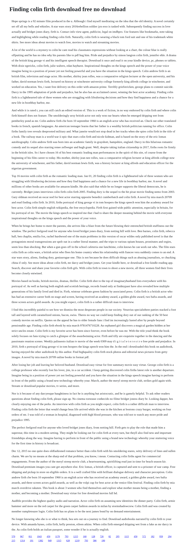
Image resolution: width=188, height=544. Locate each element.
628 (68, 540)
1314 (22, 540)
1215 (75, 536)
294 (169, 536)
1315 (59, 540)
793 (66, 536)
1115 (126, 536)
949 (50, 540)
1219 (77, 540)
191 (31, 540)
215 (13, 540)
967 (22, 536)
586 (94, 540)
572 (144, 536)
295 (117, 536)
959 (161, 536)
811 (30, 536)
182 (152, 536)
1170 (57, 536)
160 (85, 536)
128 (93, 536)
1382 (40, 540)
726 (102, 536)
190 (103, 540)
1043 (39, 536)
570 (13, 536)
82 (110, 536)
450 (48, 536)
